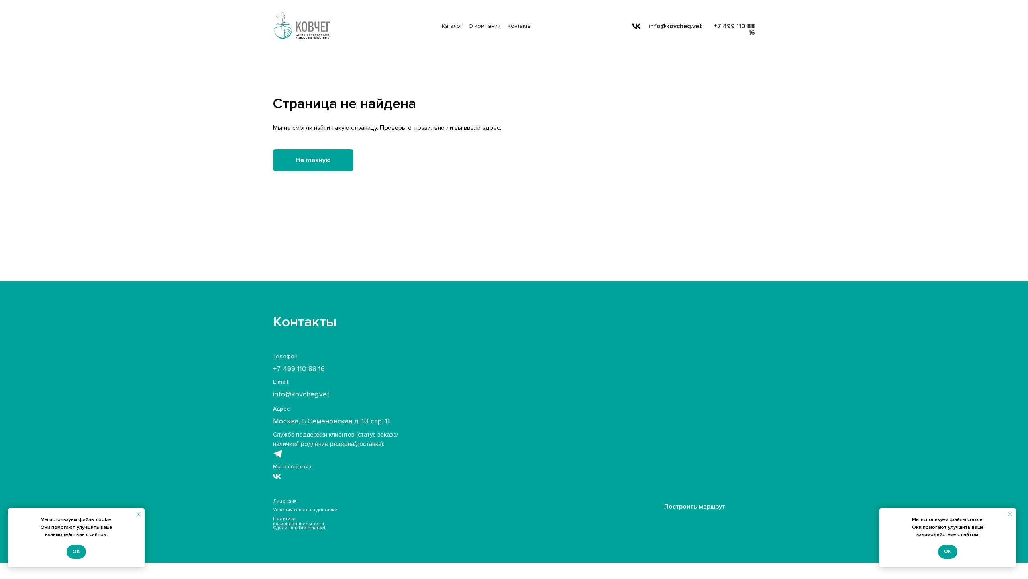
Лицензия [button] (285, 501)
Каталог (452, 26)
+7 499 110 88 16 (734, 29)
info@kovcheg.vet (675, 26)
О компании (485, 26)
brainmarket (312, 528)
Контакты (520, 26)
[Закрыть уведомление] (139, 514)
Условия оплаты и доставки (305, 510)
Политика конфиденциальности (298, 521)
